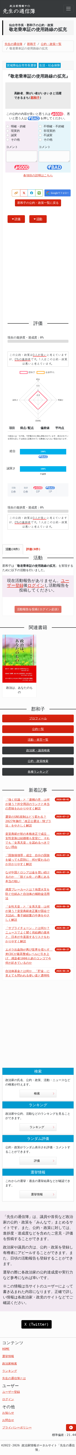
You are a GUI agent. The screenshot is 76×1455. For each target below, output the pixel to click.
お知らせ (8, 1413)
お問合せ (8, 1420)
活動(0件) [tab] (13, 549)
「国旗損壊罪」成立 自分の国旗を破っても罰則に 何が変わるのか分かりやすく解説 (27, 860)
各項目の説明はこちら (38, 175)
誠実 (14, 135)
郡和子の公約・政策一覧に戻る (38, 203)
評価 (17, 219)
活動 (39, 219)
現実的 (15, 130)
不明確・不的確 (54, 126)
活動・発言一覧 (38, 739)
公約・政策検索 (38, 761)
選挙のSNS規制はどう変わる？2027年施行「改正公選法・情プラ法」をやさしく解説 (28, 821)
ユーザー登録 (11, 1392)
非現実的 (49, 130)
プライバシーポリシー (17, 1427)
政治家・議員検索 (38, 750)
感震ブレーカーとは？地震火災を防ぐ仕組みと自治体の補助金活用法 (27, 894)
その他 (15, 139)
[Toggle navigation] (68, 8)
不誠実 (48, 135)
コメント (12, 147)
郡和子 (35, 97)
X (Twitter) (36, 1324)
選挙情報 (37, 1194)
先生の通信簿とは (14, 1378)
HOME (6, 1349)
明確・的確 (18, 126)
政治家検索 (9, 1363)
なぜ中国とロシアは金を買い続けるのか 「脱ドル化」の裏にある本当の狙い (27, 877)
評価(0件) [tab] (33, 549)
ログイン (35, 585)
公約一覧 (38, 729)
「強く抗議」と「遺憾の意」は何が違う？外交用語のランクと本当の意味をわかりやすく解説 (27, 804)
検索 (37, 1093)
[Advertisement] (38, 273)
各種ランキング (38, 771)
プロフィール (38, 718)
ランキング (37, 1127)
